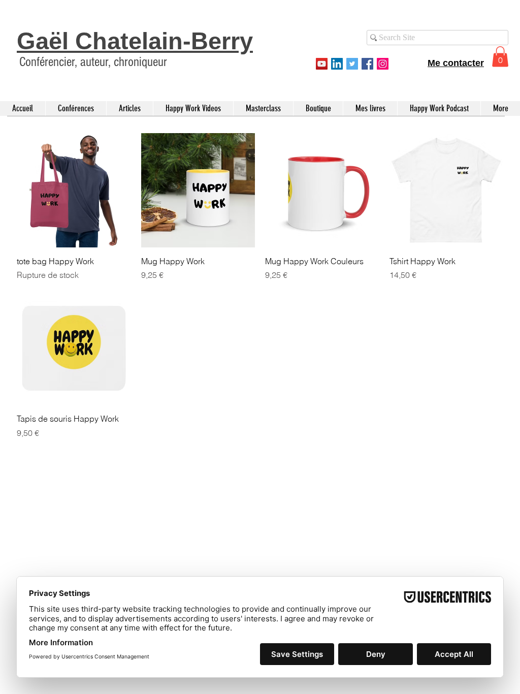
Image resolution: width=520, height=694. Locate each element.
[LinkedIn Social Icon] (337, 64)
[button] (500, 56)
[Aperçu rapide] (74, 190)
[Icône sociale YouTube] (322, 64)
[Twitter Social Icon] (352, 64)
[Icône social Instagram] (382, 64)
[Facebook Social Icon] (367, 64)
